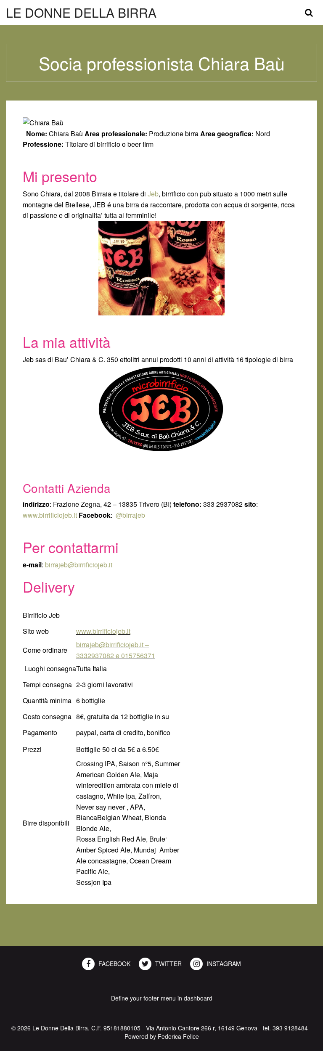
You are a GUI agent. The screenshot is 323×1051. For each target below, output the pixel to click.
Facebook (113, 963)
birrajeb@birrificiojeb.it (78, 564)
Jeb (153, 194)
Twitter (168, 963)
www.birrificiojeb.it (50, 515)
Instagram (223, 963)
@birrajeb (130, 515)
